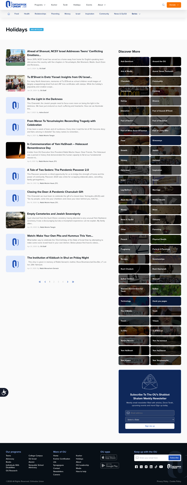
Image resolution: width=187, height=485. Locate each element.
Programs (39, 4)
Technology (126, 301)
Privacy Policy (162, 481)
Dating (124, 101)
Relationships (40, 13)
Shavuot (156, 278)
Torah (65, 4)
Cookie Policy (175, 481)
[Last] (67, 282)
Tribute (156, 320)
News (155, 209)
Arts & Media (126, 71)
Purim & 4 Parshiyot (161, 249)
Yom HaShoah (127, 350)
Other (123, 229)
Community (104, 13)
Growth (124, 150)
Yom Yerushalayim (161, 360)
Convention (126, 91)
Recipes (124, 259)
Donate (172, 4)
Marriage (156, 189)
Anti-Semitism (127, 61)
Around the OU (159, 61)
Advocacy (10, 459)
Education (125, 110)
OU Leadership (82, 465)
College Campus (36, 456)
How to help (81, 471)
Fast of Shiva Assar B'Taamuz (134, 130)
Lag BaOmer (126, 189)
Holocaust (125, 170)
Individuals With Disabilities (12, 466)
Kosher (54, 4)
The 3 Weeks (126, 311)
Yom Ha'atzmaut (160, 340)
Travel (123, 320)
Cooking (156, 91)
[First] (40, 282)
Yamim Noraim (127, 340)
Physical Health (159, 239)
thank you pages (160, 301)
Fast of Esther (127, 120)
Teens (8, 456)
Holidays (77, 4)
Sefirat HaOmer (127, 278)
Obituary (156, 219)
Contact (56, 468)
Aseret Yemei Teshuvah (163, 71)
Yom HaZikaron (159, 350)
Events (89, 4)
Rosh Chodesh (127, 269)
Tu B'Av (124, 330)
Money (68, 13)
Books (8, 462)
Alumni (31, 462)
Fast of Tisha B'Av (160, 130)
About (100, 4)
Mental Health (159, 199)
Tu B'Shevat (158, 330)
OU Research (11, 470)
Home (55, 456)
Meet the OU (126, 199)
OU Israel (33, 459)
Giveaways (157, 140)
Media (78, 468)
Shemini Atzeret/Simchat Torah (132, 290)
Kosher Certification (61, 459)
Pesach (124, 239)
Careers (56, 474)
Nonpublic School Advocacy (36, 466)
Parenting (55, 13)
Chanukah (125, 81)
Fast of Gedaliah (160, 120)
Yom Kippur (126, 360)
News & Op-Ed (120, 13)
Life (54, 462)
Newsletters (58, 471)
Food (17, 13)
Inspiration (89, 13)
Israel (78, 13)
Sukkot (155, 288)
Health (27, 13)
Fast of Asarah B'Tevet (162, 110)
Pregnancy (125, 249)
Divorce (156, 101)
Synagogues (58, 465)
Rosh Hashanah (159, 269)
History (124, 160)
